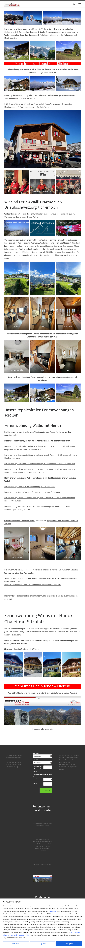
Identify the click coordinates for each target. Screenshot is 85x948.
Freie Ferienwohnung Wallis (42, 823)
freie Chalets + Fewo (42, 826)
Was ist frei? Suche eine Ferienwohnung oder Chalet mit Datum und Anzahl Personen (42, 693)
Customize (15, 944)
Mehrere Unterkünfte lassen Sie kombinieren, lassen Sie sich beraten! (32, 584)
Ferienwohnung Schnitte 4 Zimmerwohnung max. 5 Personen (29, 486)
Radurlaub (64, 214)
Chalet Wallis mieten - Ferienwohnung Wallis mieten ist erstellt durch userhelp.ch (42, 841)
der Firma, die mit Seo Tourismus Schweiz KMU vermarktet (42, 848)
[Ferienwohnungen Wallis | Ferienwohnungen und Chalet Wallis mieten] (12, 3)
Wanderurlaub (42, 214)
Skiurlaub (52, 214)
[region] (42, 923)
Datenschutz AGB (46, 864)
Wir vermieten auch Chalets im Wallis (19, 520)
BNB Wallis (34, 649)
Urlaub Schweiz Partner (29, 217)
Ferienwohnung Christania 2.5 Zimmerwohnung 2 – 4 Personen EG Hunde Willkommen (39, 463)
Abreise (36, 759)
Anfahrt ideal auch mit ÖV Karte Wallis (33, 107)
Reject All (43, 944)
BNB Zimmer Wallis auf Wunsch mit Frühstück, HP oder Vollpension (32, 104)
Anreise (36, 753)
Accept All (69, 944)
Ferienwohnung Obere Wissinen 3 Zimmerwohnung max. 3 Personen (32, 492)
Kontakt (61, 769)
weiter (46, 790)
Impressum (37, 864)
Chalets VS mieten (21, 649)
